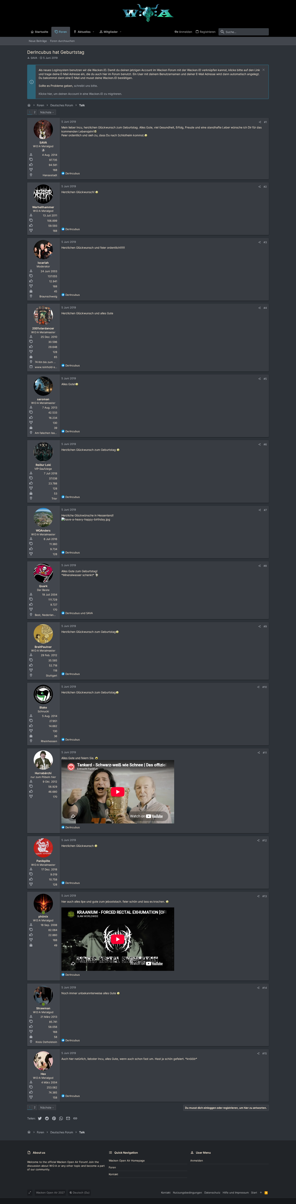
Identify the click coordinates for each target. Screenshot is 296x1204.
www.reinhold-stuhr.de (49, 367)
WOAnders (43, 530)
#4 (265, 307)
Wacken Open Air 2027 (50, 1192)
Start (254, 1192)
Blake (43, 707)
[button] (93, 31)
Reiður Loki (43, 464)
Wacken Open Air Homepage (127, 1160)
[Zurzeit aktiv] (43, 913)
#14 (264, 987)
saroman (43, 399)
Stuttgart (51, 675)
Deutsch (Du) (81, 1192)
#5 (265, 378)
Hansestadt (50, 175)
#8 (265, 565)
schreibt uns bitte (85, 85)
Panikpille (43, 861)
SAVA (34, 57)
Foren (112, 1167)
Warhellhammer (43, 207)
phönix (43, 916)
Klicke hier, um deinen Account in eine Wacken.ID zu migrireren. (80, 93)
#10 (264, 687)
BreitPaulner (43, 647)
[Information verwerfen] (263, 70)
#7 (265, 510)
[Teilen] (260, 122)
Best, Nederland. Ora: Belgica (53, 614)
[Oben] (260, 1193)
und (79, 613)
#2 (265, 186)
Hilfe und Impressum (236, 1192)
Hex (43, 1074)
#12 (264, 840)
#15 (264, 1053)
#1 (265, 122)
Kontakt (113, 1174)
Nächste (45, 112)
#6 (265, 444)
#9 (265, 626)
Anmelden (196, 1160)
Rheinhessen (49, 741)
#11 (265, 752)
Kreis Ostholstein (46, 1042)
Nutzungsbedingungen (187, 1192)
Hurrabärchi (43, 773)
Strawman (43, 1008)
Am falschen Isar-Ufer (48, 432)
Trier (54, 498)
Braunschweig (48, 296)
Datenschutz (212, 1192)
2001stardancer (43, 328)
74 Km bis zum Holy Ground (52, 362)
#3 (265, 242)
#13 (264, 896)
